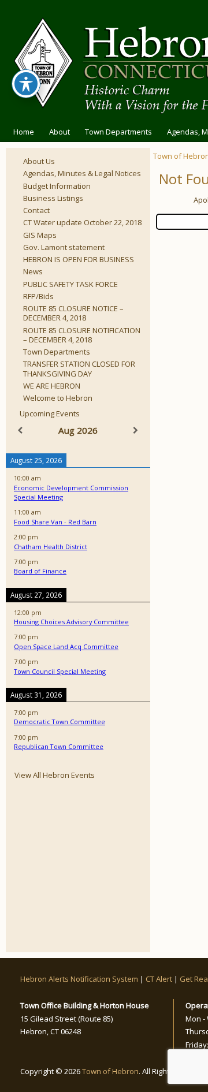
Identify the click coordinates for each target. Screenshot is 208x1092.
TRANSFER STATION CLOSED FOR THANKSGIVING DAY (79, 368)
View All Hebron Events (54, 775)
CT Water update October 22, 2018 (82, 222)
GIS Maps (40, 235)
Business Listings (53, 198)
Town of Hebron (110, 1071)
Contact (36, 210)
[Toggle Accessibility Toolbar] (26, 84)
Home (23, 131)
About (59, 131)
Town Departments (118, 131)
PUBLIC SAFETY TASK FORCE (70, 284)
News (33, 271)
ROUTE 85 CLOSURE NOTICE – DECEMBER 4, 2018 (73, 313)
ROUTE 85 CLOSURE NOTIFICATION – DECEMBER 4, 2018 (81, 335)
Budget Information (57, 186)
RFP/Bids (38, 296)
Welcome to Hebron (57, 398)
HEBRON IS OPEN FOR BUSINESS (78, 259)
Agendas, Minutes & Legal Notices (82, 173)
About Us (39, 161)
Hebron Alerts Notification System (79, 979)
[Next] (135, 430)
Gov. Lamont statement (64, 247)
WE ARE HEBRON (51, 386)
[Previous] (20, 430)
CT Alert (159, 979)
